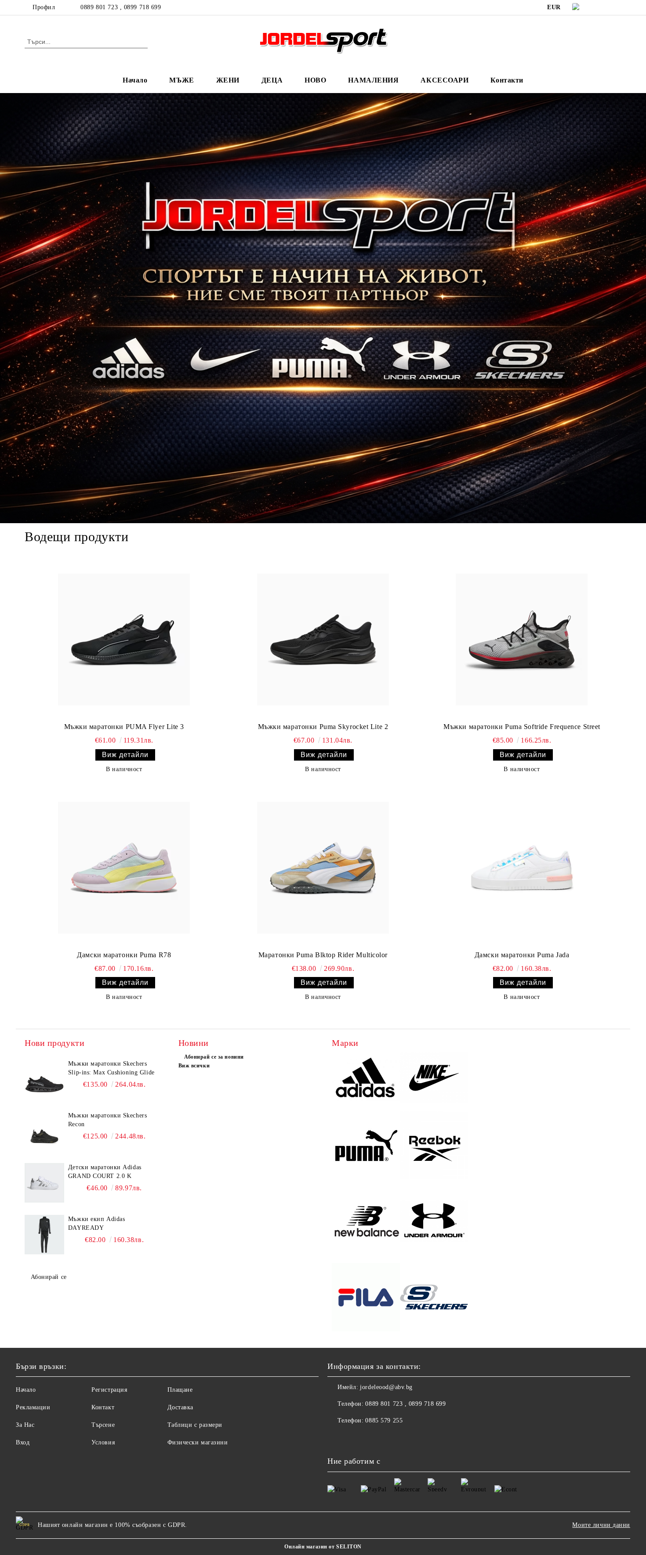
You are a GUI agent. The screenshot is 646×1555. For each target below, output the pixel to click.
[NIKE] (434, 1079)
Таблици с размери (195, 1425)
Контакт (102, 1407)
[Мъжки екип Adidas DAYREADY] (44, 1234)
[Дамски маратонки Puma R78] (124, 868)
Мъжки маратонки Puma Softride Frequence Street (521, 726)
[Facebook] (603, 7)
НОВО (315, 80)
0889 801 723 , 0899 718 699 (120, 7)
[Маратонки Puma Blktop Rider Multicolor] (323, 868)
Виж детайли (125, 754)
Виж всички (194, 1066)
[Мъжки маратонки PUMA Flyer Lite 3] (124, 639)
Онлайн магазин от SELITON (323, 1547)
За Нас (25, 1425)
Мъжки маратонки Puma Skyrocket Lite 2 (323, 726)
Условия (103, 1442)
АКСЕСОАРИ (444, 80)
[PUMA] (366, 1146)
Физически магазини (197, 1442)
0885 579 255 (384, 1420)
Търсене (103, 1425)
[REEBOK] (434, 1146)
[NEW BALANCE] (366, 1222)
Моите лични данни (601, 1525)
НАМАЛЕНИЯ (373, 80)
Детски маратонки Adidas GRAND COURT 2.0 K (105, 1171)
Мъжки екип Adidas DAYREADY (96, 1223)
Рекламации (33, 1407)
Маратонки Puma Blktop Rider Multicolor (323, 955)
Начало (135, 80)
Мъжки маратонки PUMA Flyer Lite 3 (124, 726)
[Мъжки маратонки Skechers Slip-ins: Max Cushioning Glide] (44, 1079)
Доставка (180, 1407)
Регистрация (109, 1389)
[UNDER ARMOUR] (434, 1222)
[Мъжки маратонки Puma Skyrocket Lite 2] (323, 639)
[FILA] (366, 1298)
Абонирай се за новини (214, 1057)
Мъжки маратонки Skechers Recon (107, 1120)
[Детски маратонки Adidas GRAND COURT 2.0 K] (44, 1183)
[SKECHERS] (434, 1298)
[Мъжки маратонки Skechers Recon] (44, 1131)
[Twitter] (616, 7)
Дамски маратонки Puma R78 (124, 955)
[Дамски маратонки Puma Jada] (522, 868)
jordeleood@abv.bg (386, 1387)
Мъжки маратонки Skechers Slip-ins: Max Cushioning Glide (111, 1068)
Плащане (180, 1389)
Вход (22, 1442)
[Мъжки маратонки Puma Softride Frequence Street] (522, 639)
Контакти (506, 80)
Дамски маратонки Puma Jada (522, 955)
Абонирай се (49, 1277)
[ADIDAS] (366, 1079)
